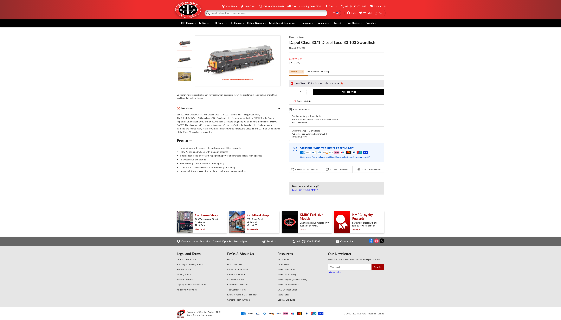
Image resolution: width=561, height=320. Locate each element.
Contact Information (186, 259)
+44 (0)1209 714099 (308, 241)
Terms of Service (185, 279)
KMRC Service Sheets (288, 284)
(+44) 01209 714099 (308, 190)
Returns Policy (184, 269)
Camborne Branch (236, 274)
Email (294, 190)
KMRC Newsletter (286, 269)
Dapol (291, 37)
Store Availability (301, 109)
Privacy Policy (184, 274)
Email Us (272, 241)
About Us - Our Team (237, 269)
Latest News (284, 264)
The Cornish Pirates (236, 289)
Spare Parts (283, 294)
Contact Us (346, 241)
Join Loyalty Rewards (187, 289)
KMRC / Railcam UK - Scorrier (242, 294)
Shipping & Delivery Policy (190, 264)
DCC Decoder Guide (287, 289)
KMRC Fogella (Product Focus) (292, 279)
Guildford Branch (235, 279)
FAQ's (230, 259)
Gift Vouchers (284, 259)
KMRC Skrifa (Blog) (287, 274)
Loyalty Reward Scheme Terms (191, 284)
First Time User (234, 264)
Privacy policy (335, 272)
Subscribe (378, 267)
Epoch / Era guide (286, 299)
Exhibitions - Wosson (237, 284)
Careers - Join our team (238, 299)
